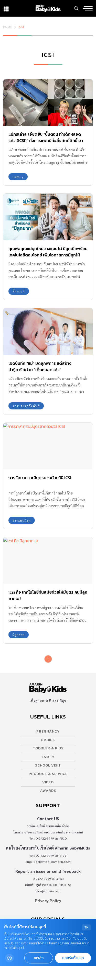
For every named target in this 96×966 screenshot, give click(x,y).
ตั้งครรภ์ (19, 291)
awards (48, 790)
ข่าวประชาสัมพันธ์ (26, 406)
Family (18, 177)
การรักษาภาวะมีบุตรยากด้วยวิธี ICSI (39, 478)
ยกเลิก (39, 958)
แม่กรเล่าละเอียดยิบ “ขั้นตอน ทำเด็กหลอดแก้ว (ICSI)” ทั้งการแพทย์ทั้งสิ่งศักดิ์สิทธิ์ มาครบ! (45, 140)
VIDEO (48, 782)
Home (7, 27)
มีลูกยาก (19, 635)
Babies (48, 740)
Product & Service (48, 773)
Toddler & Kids (48, 748)
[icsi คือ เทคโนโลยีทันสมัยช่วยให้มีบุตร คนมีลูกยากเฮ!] (48, 560)
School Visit (48, 765)
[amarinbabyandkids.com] (48, 8)
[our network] (6, 8)
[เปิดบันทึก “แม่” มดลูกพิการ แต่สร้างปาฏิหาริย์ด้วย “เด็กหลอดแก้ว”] (48, 331)
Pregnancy (48, 731)
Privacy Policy (48, 900)
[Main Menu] (88, 8)
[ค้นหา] (76, 8)
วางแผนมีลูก (22, 520)
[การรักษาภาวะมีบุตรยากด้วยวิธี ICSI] (48, 446)
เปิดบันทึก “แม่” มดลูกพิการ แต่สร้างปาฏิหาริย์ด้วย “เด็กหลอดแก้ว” (39, 366)
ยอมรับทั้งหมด (73, 958)
